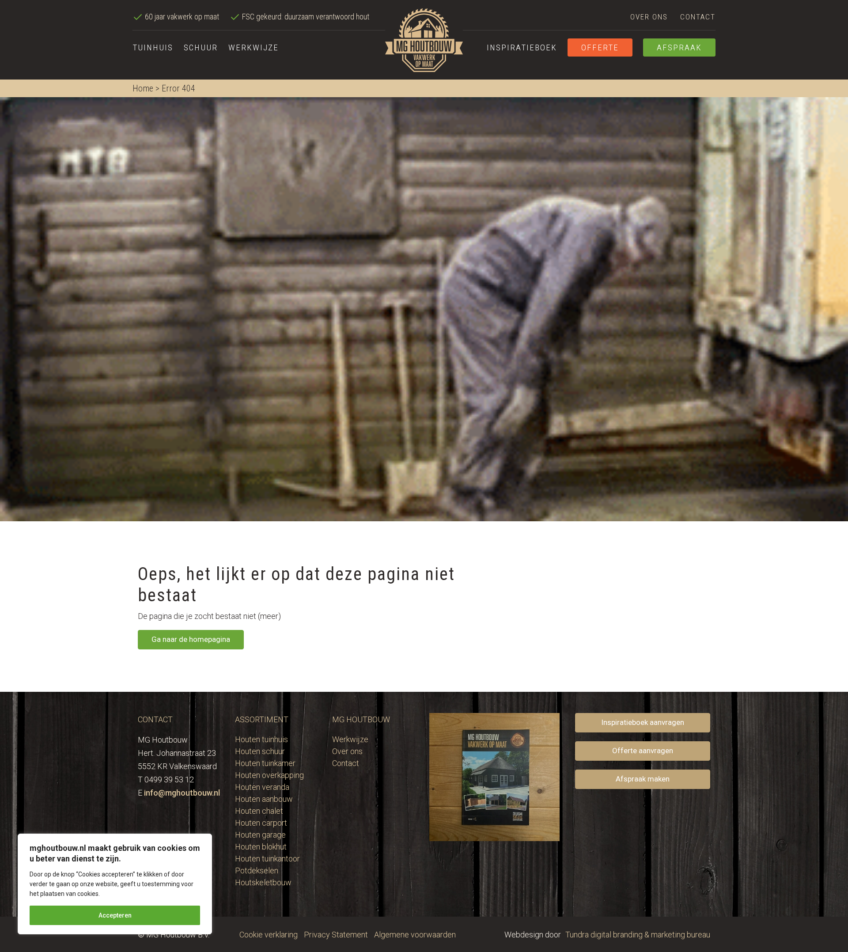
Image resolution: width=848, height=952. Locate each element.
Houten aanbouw (264, 799)
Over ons (649, 16)
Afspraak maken (643, 778)
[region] (115, 884)
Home (142, 88)
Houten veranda (262, 787)
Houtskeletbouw (263, 882)
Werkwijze (253, 47)
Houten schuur (260, 751)
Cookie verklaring (268, 934)
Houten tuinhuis (261, 739)
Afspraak (679, 47)
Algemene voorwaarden (415, 934)
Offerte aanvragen (642, 750)
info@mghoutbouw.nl (182, 792)
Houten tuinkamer (265, 763)
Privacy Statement (336, 934)
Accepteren (115, 915)
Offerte (600, 47)
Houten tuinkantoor (267, 858)
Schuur (201, 47)
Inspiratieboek (522, 47)
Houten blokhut (261, 846)
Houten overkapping (269, 775)
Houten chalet (259, 810)
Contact (698, 16)
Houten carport (261, 822)
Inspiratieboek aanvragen (642, 722)
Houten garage (260, 834)
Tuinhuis (152, 47)
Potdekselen (256, 870)
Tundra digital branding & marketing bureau (637, 934)
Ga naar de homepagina (190, 639)
